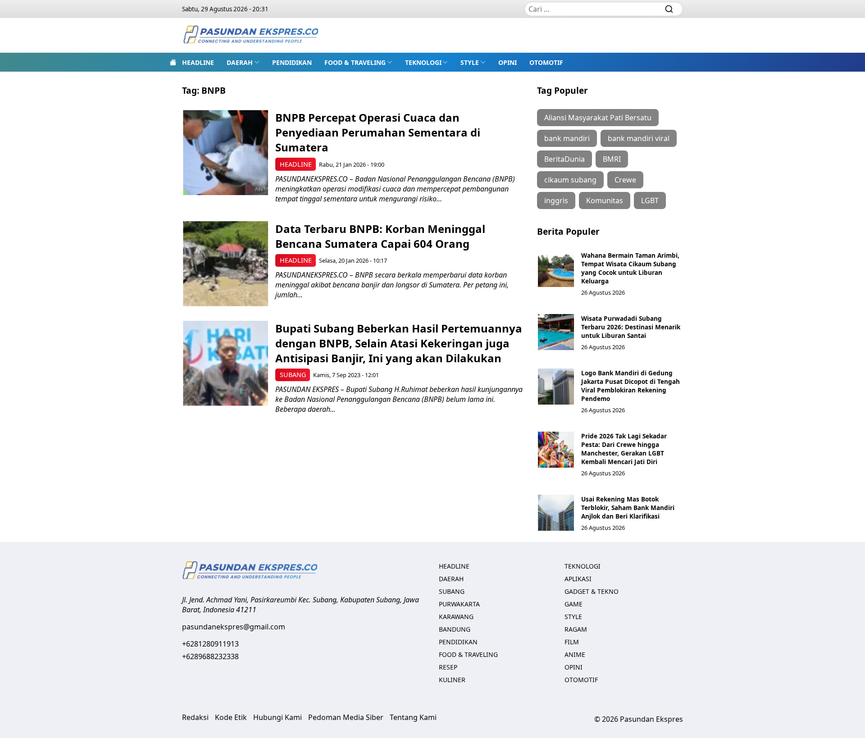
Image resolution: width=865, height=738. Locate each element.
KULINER (452, 679)
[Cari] (669, 9)
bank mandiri (567, 138)
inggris (556, 200)
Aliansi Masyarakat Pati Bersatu (597, 118)
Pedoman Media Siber (345, 717)
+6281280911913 (210, 644)
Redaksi (195, 717)
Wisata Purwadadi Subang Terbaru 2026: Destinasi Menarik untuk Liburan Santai (630, 327)
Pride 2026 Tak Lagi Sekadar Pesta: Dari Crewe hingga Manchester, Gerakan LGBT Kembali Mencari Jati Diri (624, 449)
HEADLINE (198, 62)
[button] (243, 62)
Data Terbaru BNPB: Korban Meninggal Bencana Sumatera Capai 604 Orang (380, 236)
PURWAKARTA (459, 604)
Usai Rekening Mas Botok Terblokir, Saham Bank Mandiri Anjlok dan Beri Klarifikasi (627, 507)
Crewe (625, 180)
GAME (574, 604)
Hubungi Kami (277, 717)
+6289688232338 (210, 656)
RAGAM (576, 629)
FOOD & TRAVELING (355, 62)
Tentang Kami (413, 717)
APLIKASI (578, 578)
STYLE (469, 62)
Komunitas (604, 200)
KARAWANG (456, 616)
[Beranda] (173, 62)
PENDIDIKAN (292, 62)
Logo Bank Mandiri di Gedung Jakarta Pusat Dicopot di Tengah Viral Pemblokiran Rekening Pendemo (630, 386)
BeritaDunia (564, 159)
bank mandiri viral (638, 138)
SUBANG (293, 374)
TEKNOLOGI (423, 62)
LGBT (650, 200)
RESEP (448, 667)
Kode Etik (231, 717)
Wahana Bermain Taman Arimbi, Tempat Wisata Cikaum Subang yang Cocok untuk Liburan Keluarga (630, 268)
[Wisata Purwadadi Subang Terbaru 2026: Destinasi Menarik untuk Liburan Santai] (556, 332)
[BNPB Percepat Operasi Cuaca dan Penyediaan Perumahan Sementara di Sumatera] (225, 152)
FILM (572, 642)
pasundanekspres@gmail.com (233, 627)
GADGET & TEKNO (592, 591)
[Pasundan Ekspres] (250, 35)
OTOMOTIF (546, 62)
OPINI (507, 62)
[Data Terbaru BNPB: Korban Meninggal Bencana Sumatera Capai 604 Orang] (225, 263)
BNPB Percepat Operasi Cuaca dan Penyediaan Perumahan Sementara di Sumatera (377, 132)
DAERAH (240, 62)
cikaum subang (570, 180)
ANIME (575, 654)
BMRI (612, 159)
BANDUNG (454, 629)
